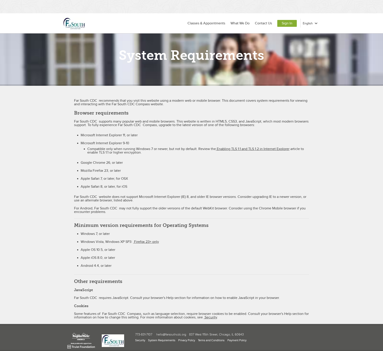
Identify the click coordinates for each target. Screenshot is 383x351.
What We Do (240, 23)
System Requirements (161, 340)
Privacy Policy (186, 340)
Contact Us (263, 23)
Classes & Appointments (206, 23)
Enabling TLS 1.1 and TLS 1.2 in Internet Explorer (252, 149)
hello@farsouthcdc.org (171, 334)
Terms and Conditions (211, 340)
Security (210, 317)
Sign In (287, 23)
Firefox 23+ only (146, 242)
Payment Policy (236, 340)
